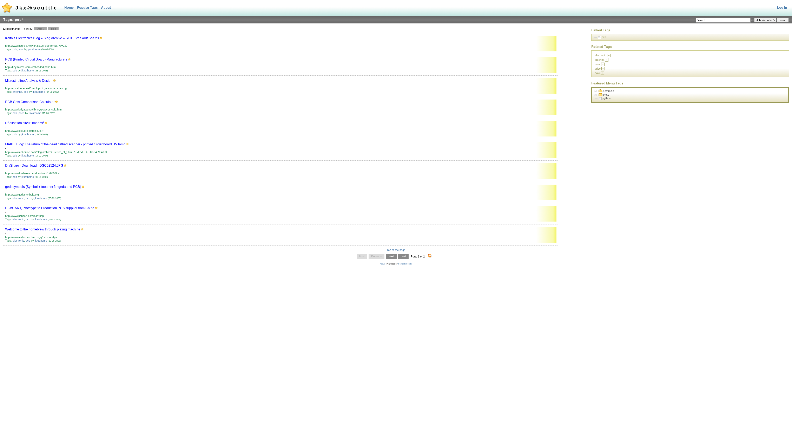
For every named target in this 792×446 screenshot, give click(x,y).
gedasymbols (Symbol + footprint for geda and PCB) (43, 187)
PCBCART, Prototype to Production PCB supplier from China (49, 208)
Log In (782, 7)
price (21, 113)
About (106, 7)
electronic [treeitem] (608, 91)
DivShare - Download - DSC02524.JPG (34, 165)
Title (53, 28)
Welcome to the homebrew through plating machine (42, 229)
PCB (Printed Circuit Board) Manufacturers (36, 59)
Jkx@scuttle (36, 8)
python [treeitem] (606, 98)
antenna (17, 91)
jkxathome (34, 49)
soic (21, 49)
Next (391, 256)
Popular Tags (87, 7)
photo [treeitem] (605, 94)
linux (597, 64)
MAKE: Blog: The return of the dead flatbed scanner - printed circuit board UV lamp (65, 144)
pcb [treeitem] (604, 37)
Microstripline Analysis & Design (28, 80)
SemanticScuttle (405, 264)
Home (69, 7)
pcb (15, 49)
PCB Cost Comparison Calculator (29, 102)
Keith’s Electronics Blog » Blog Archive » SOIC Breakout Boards (52, 38)
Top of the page (396, 249)
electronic (18, 198)
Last (403, 256)
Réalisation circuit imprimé (24, 123)
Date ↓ (41, 28)
